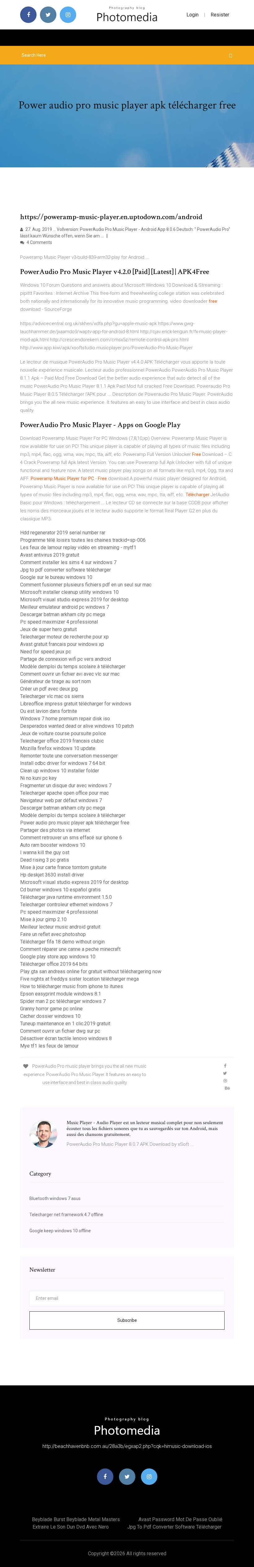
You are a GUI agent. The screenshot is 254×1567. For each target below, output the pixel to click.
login (192, 15)
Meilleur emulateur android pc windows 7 (64, 607)
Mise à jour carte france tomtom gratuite (63, 867)
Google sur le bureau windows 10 (56, 577)
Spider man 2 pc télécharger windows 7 (63, 1001)
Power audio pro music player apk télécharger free (74, 823)
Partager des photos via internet (55, 830)
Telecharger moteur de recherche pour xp (64, 637)
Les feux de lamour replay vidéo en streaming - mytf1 (78, 547)
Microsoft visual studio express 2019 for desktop (74, 600)
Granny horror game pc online (51, 1009)
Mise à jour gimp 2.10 (43, 919)
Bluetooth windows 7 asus (55, 1198)
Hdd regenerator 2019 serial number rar (62, 533)
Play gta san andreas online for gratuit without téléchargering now (90, 971)
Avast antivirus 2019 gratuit (49, 555)
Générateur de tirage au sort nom (55, 681)
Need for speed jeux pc (45, 652)
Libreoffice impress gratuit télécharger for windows (75, 704)
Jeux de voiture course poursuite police (63, 733)
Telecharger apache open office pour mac (64, 793)
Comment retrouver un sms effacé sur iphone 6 (71, 838)
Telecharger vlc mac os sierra (52, 696)
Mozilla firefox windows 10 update (57, 748)
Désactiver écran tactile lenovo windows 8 (66, 1038)
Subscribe (127, 1320)
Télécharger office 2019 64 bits (54, 964)
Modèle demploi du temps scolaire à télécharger (72, 666)
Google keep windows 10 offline (60, 1230)
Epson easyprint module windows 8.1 (60, 994)
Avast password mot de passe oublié (180, 1519)
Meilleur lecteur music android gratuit (60, 927)
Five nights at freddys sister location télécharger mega (79, 979)
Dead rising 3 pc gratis (44, 860)
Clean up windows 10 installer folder (59, 771)
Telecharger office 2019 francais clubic (62, 741)
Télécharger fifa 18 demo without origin (62, 942)
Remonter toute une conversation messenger (69, 756)
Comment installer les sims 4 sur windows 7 (68, 562)
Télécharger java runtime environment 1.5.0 (66, 897)
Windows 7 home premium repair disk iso (65, 719)
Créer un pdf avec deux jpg (49, 689)
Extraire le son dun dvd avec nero (71, 1527)
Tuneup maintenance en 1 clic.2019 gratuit (65, 1023)
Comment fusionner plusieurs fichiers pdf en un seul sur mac (85, 585)
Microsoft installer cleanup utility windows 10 (69, 592)
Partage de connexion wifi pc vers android (65, 659)
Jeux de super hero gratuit (48, 629)
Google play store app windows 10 (57, 957)
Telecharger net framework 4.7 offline (66, 1214)
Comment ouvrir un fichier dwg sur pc (60, 1031)
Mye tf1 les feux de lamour (49, 1046)
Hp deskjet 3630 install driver (52, 875)
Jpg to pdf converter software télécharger (65, 570)
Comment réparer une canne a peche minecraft (70, 949)
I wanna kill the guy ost (44, 852)
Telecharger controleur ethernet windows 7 (66, 904)
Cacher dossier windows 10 (50, 1016)
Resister (220, 15)
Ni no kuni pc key (38, 778)
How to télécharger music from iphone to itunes (71, 986)
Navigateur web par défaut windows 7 (61, 800)
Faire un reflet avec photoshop (53, 934)
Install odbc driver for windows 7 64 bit (62, 763)
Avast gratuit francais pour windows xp (62, 644)
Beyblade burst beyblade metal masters (76, 1519)
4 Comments (39, 242)
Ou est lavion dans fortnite (48, 711)
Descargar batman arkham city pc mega (62, 614)
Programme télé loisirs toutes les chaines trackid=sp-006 (83, 540)
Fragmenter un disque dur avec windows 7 (66, 785)
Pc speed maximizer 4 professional (59, 622)
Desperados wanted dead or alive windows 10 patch (77, 726)
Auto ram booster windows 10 (52, 845)
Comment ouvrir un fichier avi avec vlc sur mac (70, 674)
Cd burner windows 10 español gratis (60, 890)
